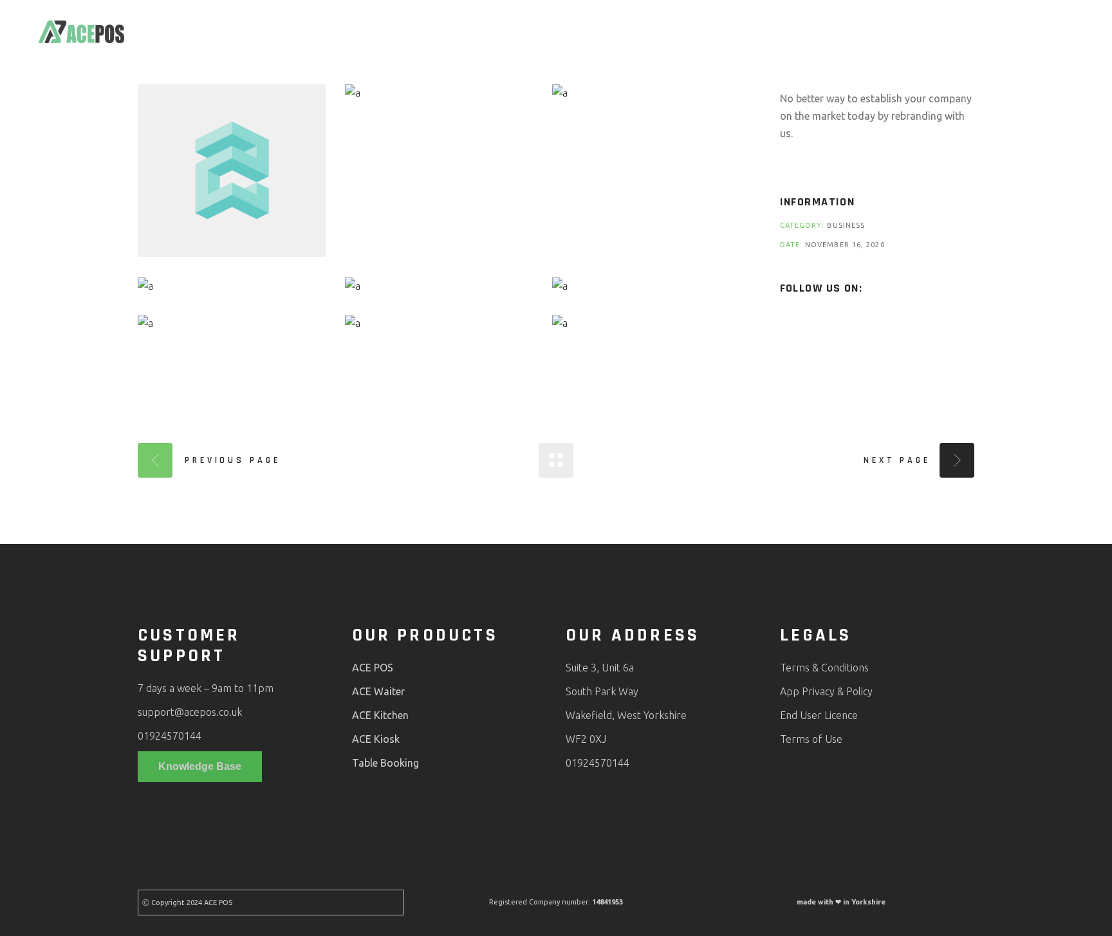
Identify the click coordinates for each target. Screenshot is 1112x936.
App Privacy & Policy (826, 691)
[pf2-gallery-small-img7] (231, 323)
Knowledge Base (199, 766)
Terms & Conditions (824, 667)
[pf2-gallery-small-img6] (646, 285)
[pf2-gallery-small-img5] (438, 285)
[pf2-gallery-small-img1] (231, 170)
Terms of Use (811, 739)
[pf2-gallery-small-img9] (646, 323)
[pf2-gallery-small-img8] (438, 323)
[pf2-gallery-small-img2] (438, 93)
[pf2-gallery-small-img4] (231, 285)
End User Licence (819, 715)
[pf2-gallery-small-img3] (646, 93)
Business (846, 225)
